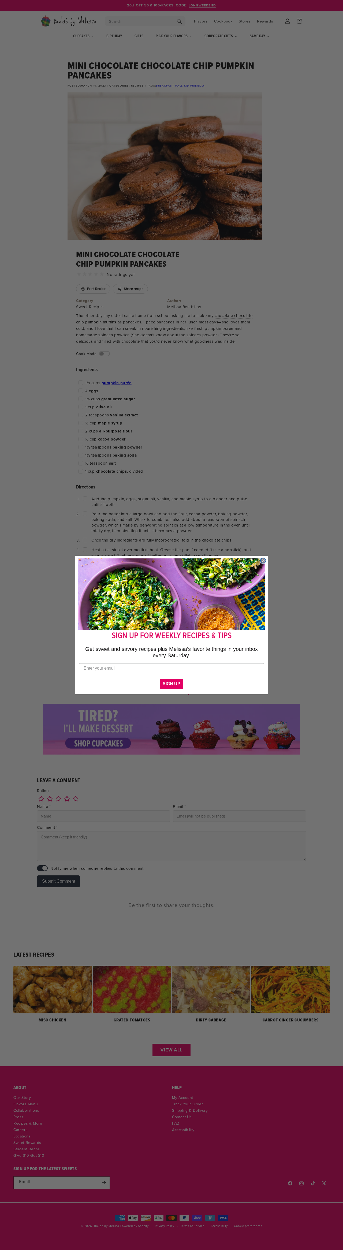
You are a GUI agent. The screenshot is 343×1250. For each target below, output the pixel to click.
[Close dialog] (263, 560)
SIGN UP (171, 683)
